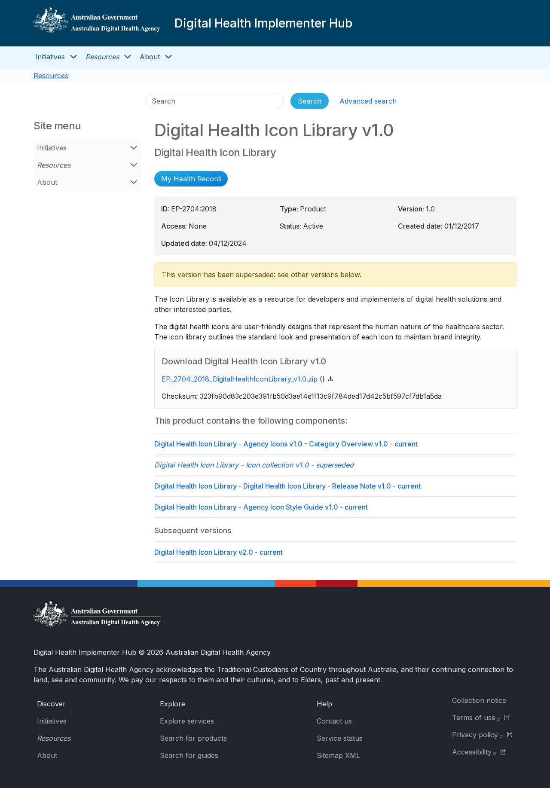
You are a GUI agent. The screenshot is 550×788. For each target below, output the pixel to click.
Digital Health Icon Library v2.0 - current (218, 552)
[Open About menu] (168, 56)
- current (286, 444)
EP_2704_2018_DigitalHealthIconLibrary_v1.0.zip (240, 379)
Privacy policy (475, 734)
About (150, 56)
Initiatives (50, 56)
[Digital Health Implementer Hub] (97, 23)
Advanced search (368, 101)
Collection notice (479, 700)
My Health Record (191, 178)
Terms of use (473, 717)
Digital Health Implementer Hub (263, 23)
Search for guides (189, 755)
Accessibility (472, 752)
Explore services (187, 721)
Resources (102, 56)
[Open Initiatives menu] (73, 56)
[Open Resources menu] (127, 56)
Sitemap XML (338, 755)
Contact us (334, 721)
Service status (340, 738)
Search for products (193, 738)
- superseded (254, 465)
